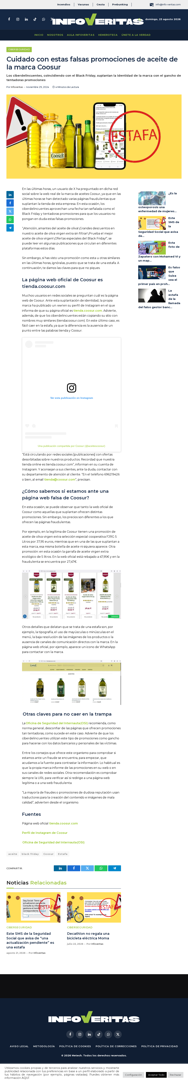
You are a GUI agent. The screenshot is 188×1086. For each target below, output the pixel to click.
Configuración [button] (133, 1074)
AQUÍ (25, 1078)
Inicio (38, 35)
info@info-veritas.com (168, 4)
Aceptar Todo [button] (156, 1074)
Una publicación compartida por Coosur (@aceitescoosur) (71, 445)
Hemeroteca (108, 35)
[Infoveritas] (98, 19)
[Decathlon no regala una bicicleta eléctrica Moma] (94, 907)
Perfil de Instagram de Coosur (45, 833)
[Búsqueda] (140, 19)
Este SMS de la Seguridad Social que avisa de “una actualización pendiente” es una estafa (30, 940)
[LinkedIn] (10, 194)
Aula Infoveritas (80, 35)
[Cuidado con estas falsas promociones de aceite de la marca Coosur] (94, 136)
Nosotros (55, 35)
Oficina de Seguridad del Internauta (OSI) (57, 723)
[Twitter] (10, 211)
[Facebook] (10, 203)
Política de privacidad (159, 1046)
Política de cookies (75, 1046)
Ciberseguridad (19, 49)
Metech (77, 1055)
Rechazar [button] (175, 1074)
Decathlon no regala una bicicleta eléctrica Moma (88, 936)
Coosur (48, 853)
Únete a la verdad (136, 35)
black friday (30, 853)
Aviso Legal (19, 1046)
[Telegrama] (10, 228)
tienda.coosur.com (63, 823)
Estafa (62, 853)
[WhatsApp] (10, 219)
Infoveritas (17, 87)
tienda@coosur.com (59, 479)
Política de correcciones (116, 1046)
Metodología (44, 1046)
